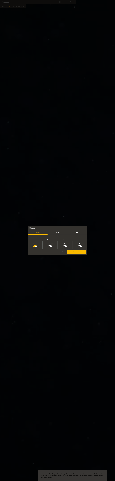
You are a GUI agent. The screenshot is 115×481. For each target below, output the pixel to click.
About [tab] (77, 232)
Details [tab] (57, 232)
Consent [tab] (38, 232)
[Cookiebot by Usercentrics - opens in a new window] (80, 228)
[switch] (50, 246)
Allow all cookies (76, 252)
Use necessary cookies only (56, 252)
